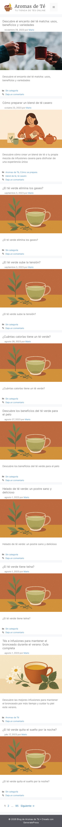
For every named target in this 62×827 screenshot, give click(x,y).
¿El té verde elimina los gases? (22, 188)
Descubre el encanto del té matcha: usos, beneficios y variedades (29, 23)
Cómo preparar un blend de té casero (27, 103)
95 (17, 805)
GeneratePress (31, 822)
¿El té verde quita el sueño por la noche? (29, 729)
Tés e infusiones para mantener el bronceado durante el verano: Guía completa (25, 644)
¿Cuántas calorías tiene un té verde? (26, 336)
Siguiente (27, 805)
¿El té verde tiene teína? (18, 566)
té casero (22, 176)
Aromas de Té (12, 172)
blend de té (10, 176)
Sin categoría (11, 90)
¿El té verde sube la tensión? (21, 262)
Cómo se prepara (28, 172)
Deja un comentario (14, 94)
